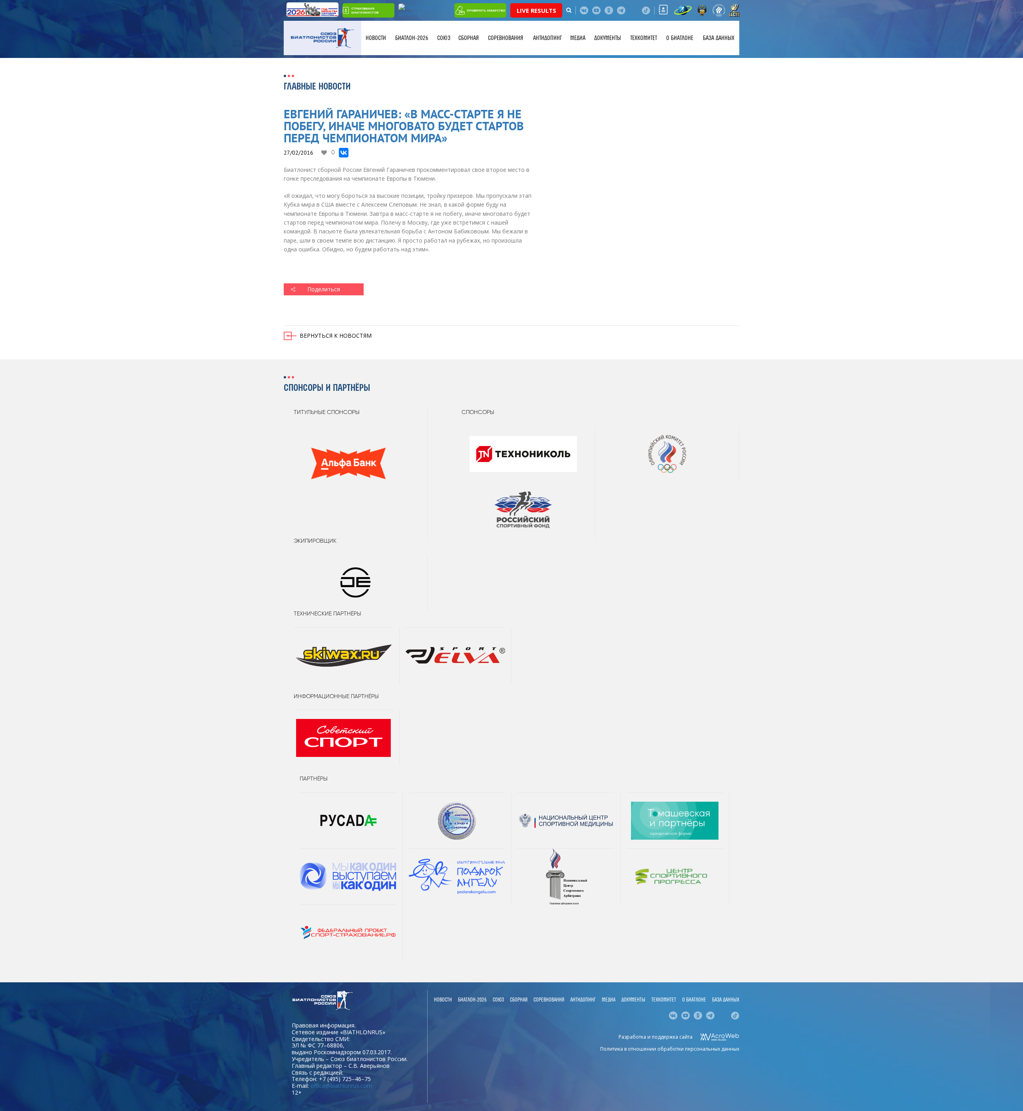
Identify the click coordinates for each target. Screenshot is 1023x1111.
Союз (443, 38)
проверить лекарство (486, 10)
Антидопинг (547, 38)
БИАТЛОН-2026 (411, 38)
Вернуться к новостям (336, 335)
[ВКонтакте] (343, 152)
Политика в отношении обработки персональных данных (669, 1048)
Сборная (468, 38)
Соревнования (505, 38)
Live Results (536, 10)
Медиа (577, 38)
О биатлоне (679, 38)
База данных (718, 38)
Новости (376, 38)
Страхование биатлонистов (364, 10)
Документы (607, 38)
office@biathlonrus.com (341, 1085)
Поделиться (323, 289)
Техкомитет (643, 38)
